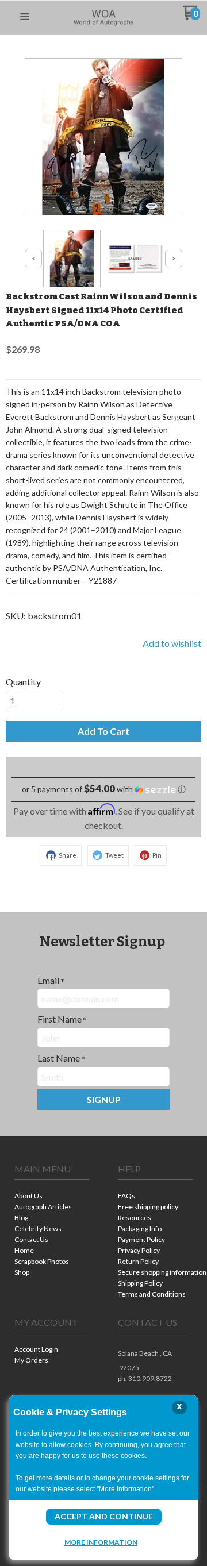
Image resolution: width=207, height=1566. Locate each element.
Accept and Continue (104, 1516)
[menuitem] (51, 1196)
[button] (24, 17)
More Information (100, 1542)
